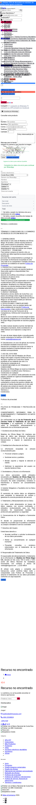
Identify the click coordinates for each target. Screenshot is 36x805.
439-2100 (4, 721)
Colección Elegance (25, 48)
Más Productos (9, 58)
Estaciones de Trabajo (28, 40)
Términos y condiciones (13, 782)
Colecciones (8, 44)
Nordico (7, 78)
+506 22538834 (8, 717)
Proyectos (7, 23)
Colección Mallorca (23, 50)
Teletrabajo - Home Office (13, 77)
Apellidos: (4, 124)
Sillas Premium (19, 71)
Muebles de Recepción (12, 67)
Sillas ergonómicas (10, 29)
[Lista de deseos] (1, 14)
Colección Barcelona (11, 48)
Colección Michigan (24, 52)
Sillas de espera (19, 73)
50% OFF (7, 25)
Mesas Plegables (10, 42)
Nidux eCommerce (8, 795)
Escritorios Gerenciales (18, 39)
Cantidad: (4, 132)
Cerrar (3, 157)
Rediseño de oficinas (12, 773)
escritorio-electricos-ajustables (16, 750)
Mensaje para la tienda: (9, 143)
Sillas (7, 748)
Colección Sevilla (10, 54)
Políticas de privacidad (13, 775)
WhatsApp (7, 82)
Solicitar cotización (12, 157)
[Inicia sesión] (0, 12)
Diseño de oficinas (11, 769)
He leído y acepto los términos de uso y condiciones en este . (16, 213)
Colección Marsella (11, 52)
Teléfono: (4, 129)
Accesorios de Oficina (12, 61)
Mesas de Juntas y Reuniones (20, 65)
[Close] (1, 171)
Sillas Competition (23, 56)
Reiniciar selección (8, 90)
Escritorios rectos (13, 40)
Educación (14, 63)
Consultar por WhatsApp (10, 111)
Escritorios (8, 33)
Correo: (3, 127)
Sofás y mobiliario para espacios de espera (17, 74)
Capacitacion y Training (12, 37)
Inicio (7, 763)
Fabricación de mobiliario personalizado (19, 771)
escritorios (8, 751)
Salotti (6, 80)
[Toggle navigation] (1, 18)
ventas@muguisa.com (13, 339)
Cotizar (4, 102)
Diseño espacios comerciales (15, 767)
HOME (8, 21)
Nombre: (4, 122)
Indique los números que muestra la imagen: (16, 144)
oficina (7, 753)
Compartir (4, 106)
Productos (8, 746)
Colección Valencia (23, 54)
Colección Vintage (10, 56)
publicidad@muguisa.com (11, 714)
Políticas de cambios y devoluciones (18, 777)
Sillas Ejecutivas (18, 69)
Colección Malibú (10, 50)
